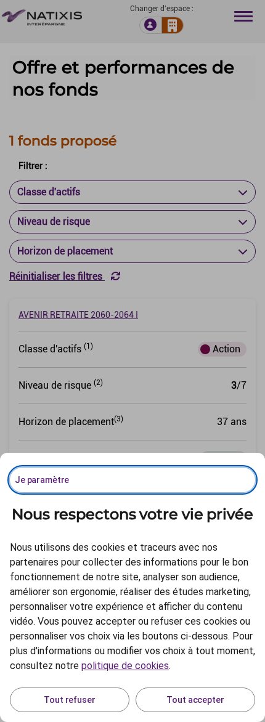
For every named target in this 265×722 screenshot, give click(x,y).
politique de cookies (125, 665)
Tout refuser (69, 700)
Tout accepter (195, 700)
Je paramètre (42, 480)
